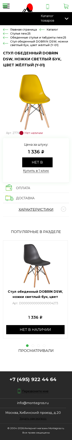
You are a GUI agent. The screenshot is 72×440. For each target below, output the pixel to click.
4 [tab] (44, 345)
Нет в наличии (37, 163)
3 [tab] (38, 345)
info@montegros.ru (33, 403)
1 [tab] (27, 345)
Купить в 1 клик (36, 171)
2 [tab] (33, 345)
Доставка (25, 198)
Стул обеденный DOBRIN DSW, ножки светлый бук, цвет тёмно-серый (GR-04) (35, 297)
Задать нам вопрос (33, 418)
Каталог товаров (47, 18)
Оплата (23, 188)
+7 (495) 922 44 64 (33, 379)
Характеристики (36, 209)
